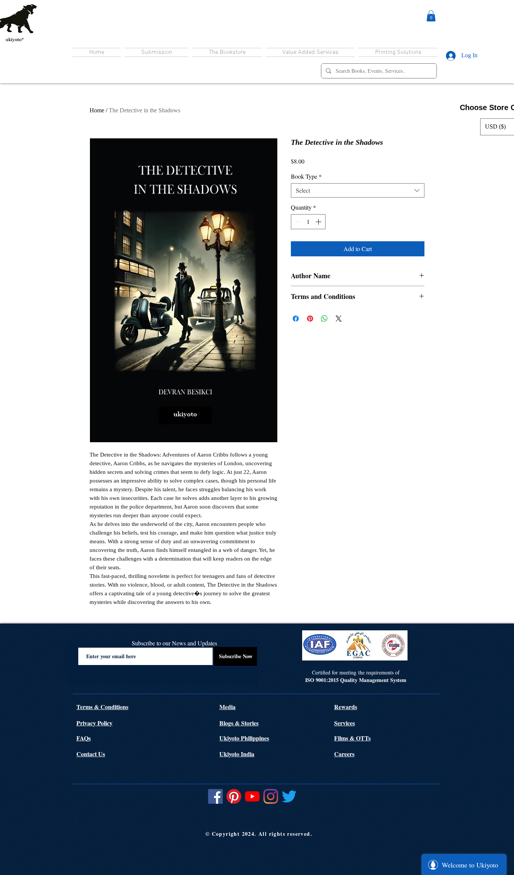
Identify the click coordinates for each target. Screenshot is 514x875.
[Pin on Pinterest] (310, 318)
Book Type (306, 176)
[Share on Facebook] (295, 318)
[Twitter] (289, 796)
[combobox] (357, 190)
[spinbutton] (308, 222)
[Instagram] (270, 796)
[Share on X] (338, 318)
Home (97, 110)
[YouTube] (252, 796)
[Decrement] (297, 222)
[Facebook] (215, 796)
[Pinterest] (234, 796)
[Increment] (319, 222)
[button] (431, 15)
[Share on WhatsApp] (324, 318)
